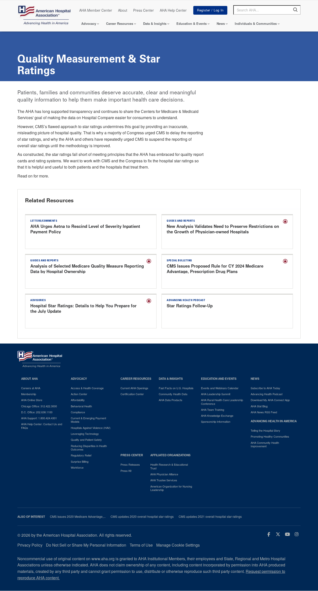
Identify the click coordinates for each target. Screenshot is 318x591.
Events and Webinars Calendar (219, 388)
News (221, 23)
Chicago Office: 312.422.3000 (39, 406)
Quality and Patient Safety (86, 439)
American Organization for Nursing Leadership (171, 488)
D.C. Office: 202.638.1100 (36, 412)
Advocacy (88, 23)
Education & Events (191, 23)
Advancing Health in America (274, 421)
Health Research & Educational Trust (169, 466)
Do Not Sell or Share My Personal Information (86, 545)
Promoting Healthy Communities (270, 436)
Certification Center (132, 394)
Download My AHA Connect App (270, 400)
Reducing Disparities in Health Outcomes (89, 447)
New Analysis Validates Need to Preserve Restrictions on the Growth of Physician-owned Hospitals (223, 229)
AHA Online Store (31, 400)
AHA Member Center (95, 10)
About (122, 10)
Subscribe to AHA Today (265, 388)
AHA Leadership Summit (215, 394)
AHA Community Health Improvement (265, 444)
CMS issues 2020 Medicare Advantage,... (78, 516)
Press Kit (125, 470)
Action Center (79, 394)
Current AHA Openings (134, 388)
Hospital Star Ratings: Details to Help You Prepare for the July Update (83, 308)
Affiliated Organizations (170, 455)
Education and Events (219, 379)
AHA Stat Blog (259, 406)
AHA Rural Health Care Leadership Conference (222, 401)
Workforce (77, 467)
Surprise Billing (79, 461)
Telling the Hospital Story (265, 430)
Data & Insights (154, 23)
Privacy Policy (29, 545)
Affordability (78, 400)
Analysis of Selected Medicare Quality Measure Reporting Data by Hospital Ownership (87, 268)
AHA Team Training (212, 409)
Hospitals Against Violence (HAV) (91, 427)
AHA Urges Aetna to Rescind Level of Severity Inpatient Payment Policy (85, 229)
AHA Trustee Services (163, 480)
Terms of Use (141, 545)
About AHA (29, 379)
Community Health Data (173, 394)
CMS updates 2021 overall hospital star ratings (210, 516)
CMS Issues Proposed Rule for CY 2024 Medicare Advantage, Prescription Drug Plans (215, 268)
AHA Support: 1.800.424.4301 (39, 418)
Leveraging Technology (85, 433)
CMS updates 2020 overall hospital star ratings (142, 516)
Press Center (143, 10)
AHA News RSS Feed (264, 412)
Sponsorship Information (215, 421)
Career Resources (119, 23)
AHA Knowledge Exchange (217, 415)
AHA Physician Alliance (164, 474)
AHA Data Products (170, 400)
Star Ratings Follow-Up (190, 306)
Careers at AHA (30, 388)
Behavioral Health (81, 406)
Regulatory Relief (81, 455)
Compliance (78, 412)
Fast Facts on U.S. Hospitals (176, 388)
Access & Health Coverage (87, 388)
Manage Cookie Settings (178, 545)
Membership (28, 394)
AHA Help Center (173, 10)
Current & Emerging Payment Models (88, 419)
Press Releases (130, 464)
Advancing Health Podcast (266, 394)
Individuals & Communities (256, 23)
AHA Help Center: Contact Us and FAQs (41, 425)
